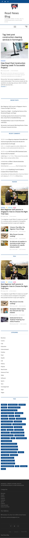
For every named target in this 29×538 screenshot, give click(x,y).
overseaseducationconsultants (9, 452)
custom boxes (19, 413)
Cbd (2, 343)
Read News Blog (12, 14)
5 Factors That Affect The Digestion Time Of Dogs (17, 228)
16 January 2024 (5, 70)
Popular (10, 207)
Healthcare (4, 418)
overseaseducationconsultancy (9, 443)
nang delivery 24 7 (6, 424)
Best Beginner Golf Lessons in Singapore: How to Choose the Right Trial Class (14, 211)
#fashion (4, 404)
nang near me (18, 427)
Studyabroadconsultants (7, 466)
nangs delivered (18, 429)
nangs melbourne (19, 435)
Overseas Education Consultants (9, 449)
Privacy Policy (24, 531)
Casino (3, 340)
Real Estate (4, 369)
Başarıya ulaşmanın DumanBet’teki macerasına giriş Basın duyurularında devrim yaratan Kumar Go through (14, 141)
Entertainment (5, 349)
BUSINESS (22, 404)
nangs (3, 429)
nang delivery (18, 421)
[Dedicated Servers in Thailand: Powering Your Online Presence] (4, 319)
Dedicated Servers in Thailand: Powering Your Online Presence (17, 319)
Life (6, 207)
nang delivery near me (7, 427)
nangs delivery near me (7, 435)
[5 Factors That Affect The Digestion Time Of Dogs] (4, 229)
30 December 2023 (14, 323)
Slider (14, 207)
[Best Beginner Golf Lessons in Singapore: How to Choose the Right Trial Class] (14, 195)
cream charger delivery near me (9, 410)
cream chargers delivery (7, 413)
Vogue (2, 392)
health (17, 415)
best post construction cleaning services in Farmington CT (13, 75)
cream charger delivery (14, 407)
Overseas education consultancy (9, 446)
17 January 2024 (14, 314)
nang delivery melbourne (19, 424)
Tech (2, 384)
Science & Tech (5, 372)
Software (3, 378)
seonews (21, 452)
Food (2, 355)
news (13, 438)
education (4, 415)
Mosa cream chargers (7, 421)
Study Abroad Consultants (8, 463)
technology (23, 466)
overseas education (6, 441)
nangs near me (5, 438)
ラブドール (4, 139)
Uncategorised (5, 386)
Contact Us (16, 531)
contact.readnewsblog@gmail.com (10, 517)
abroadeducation (13, 404)
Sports (2, 381)
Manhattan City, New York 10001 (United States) (14, 514)
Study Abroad (5, 455)
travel (3, 469)
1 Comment (22, 314)
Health (3, 358)
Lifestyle (12, 418)
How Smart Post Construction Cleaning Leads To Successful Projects (13, 65)
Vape (2, 389)
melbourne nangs (21, 418)
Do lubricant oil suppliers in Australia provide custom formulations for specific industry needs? (18, 244)
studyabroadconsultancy (7, 457)
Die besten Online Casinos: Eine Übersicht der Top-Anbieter (18, 310)
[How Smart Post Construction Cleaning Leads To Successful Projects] (14, 50)
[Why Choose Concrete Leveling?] (4, 236)
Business (3, 60)
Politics (3, 363)
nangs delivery (5, 432)
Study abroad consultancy (8, 460)
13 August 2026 (5, 216)
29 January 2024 (14, 231)
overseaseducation (21, 438)
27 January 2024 (14, 249)
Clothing (4, 407)
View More (5, 86)
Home (10, 531)
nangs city (10, 429)
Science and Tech (5, 506)
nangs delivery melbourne (17, 432)
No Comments (15, 70)
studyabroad (14, 455)
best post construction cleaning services (11, 73)
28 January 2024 (14, 238)
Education (3, 346)
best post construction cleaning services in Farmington (12, 73)
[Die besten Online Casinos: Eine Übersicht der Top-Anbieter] (4, 310)
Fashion (3, 352)
